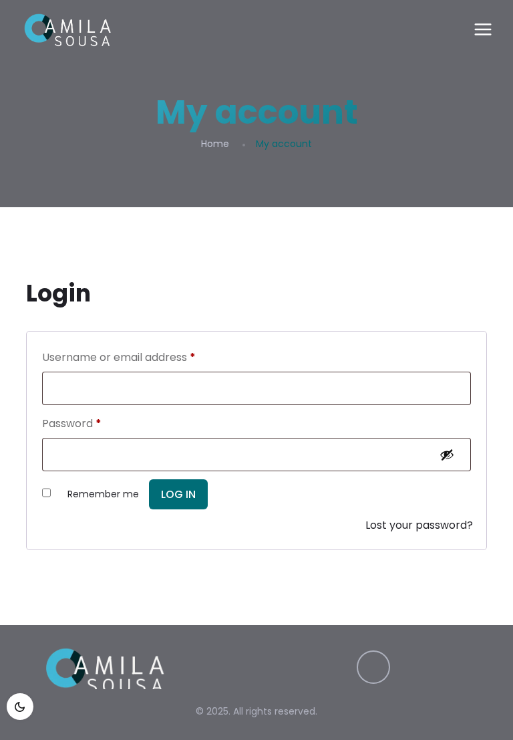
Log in (178, 494)
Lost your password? (419, 525)
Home (215, 143)
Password (72, 423)
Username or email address (119, 357)
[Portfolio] (67, 30)
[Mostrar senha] (450, 454)
